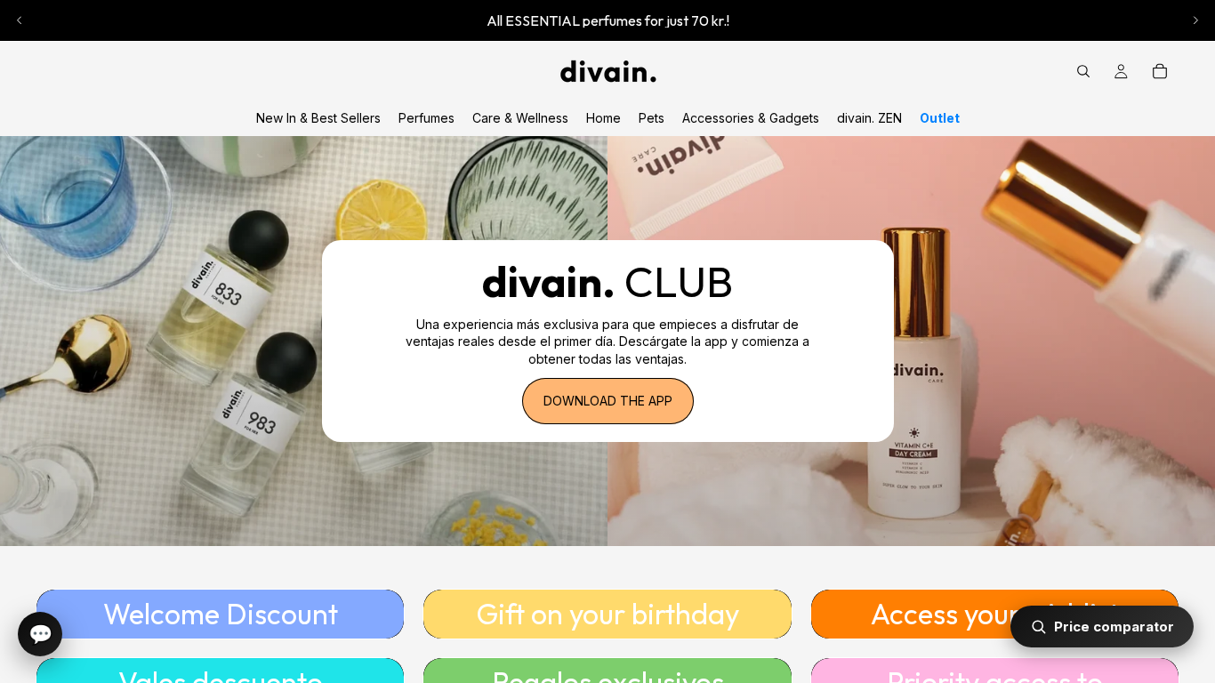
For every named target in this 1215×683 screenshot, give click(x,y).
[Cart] (1159, 71)
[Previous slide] (19, 20)
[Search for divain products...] (1083, 71)
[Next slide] (1195, 20)
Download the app (607, 400)
